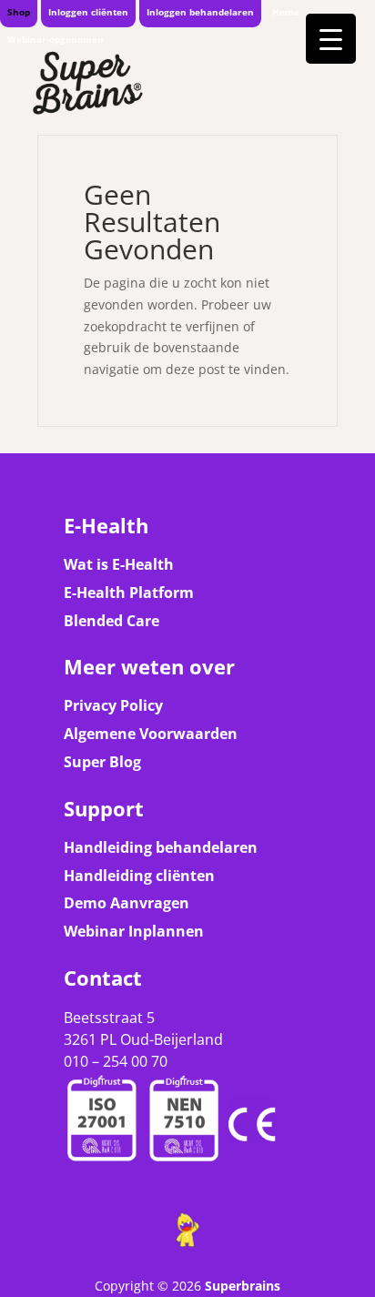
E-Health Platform (129, 593)
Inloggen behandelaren (200, 11)
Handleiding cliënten (139, 876)
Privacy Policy (113, 705)
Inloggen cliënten (88, 11)
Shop (18, 11)
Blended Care (111, 621)
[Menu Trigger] (331, 39)
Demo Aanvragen (126, 903)
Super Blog (102, 762)
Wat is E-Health (119, 564)
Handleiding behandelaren (161, 847)
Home (285, 11)
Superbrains (242, 1285)
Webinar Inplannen (134, 931)
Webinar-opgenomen (55, 39)
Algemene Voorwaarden (151, 734)
